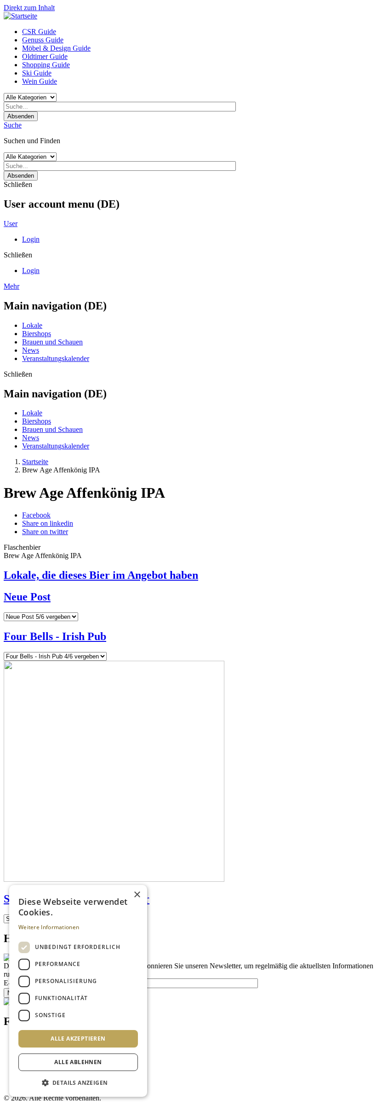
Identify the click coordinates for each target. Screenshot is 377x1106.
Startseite (35, 462)
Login (31, 239)
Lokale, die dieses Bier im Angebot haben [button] (101, 575)
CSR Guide (39, 31)
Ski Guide (36, 73)
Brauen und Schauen (52, 342)
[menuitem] (197, 32)
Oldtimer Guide (45, 56)
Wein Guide (39, 81)
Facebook (36, 515)
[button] (78, 1082)
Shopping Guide (46, 65)
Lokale (32, 325)
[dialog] (78, 991)
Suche (13, 125)
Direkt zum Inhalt (29, 8)
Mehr (11, 286)
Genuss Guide (42, 40)
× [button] (136, 894)
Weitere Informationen (48, 927)
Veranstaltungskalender (55, 358)
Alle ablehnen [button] (78, 1062)
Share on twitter (45, 532)
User (10, 223)
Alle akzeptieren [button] (78, 1038)
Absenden (20, 116)
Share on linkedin (47, 523)
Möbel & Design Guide (56, 48)
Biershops (36, 334)
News (30, 350)
